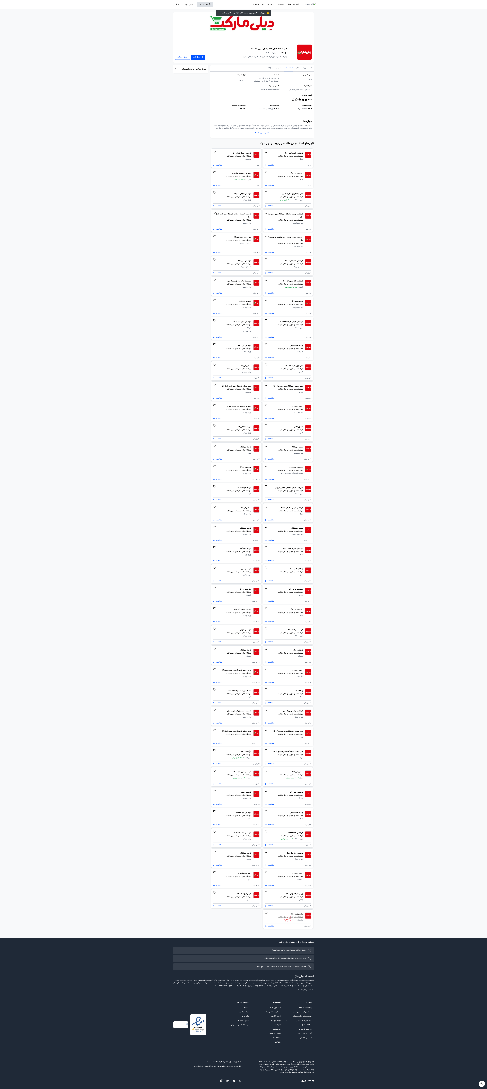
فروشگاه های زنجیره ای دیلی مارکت (269, 49)
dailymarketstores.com (270, 89)
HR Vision (277, 1037)
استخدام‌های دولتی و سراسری (301, 1016)
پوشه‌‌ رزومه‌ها (276, 1020)
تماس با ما (245, 1016)
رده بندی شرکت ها (305, 1029)
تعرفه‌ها (278, 1025)
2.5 (277, 109)
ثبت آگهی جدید (275, 1007)
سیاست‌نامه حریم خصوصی (239, 1025)
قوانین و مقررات (243, 1020)
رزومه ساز (255, 4)
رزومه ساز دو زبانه (305, 1007)
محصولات (280, 4)
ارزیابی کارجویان (275, 1016)
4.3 (244, 109)
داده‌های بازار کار (306, 1037)
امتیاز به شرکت (182, 57)
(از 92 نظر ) (304, 109)
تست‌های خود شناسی (304, 1020)
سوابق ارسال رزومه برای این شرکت (193, 69)
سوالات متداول (307, 1025)
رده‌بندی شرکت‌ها (268, 4)
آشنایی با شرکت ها (305, 1033)
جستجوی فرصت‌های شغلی (302, 1012)
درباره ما (246, 1007)
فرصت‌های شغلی (293, 4)
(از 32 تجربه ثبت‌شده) (266, 109)
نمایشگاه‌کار (276, 1029)
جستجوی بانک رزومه (273, 1012)
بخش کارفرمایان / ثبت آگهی (183, 4)
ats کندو (277, 1042)
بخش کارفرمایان (275, 1033)
